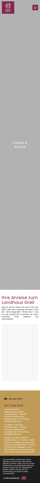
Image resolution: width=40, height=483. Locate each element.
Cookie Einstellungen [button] (11, 478)
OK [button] (24, 478)
